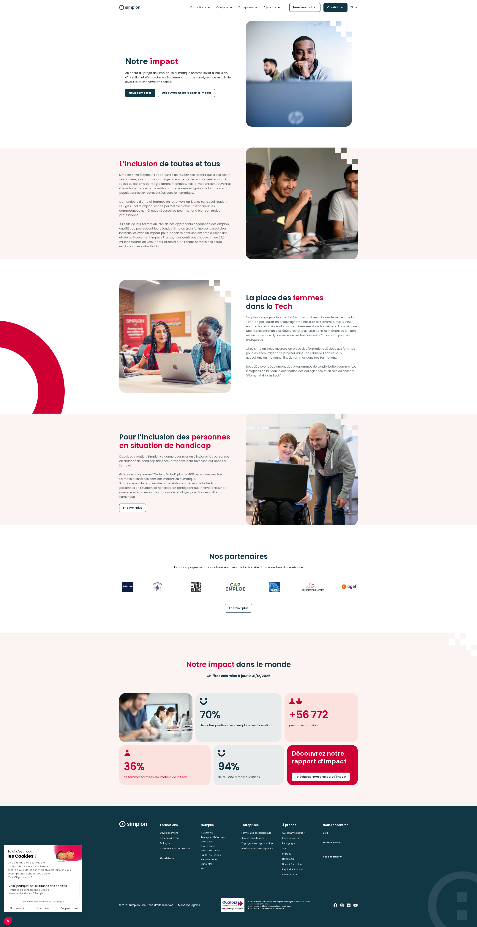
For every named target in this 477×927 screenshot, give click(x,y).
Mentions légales (189, 905)
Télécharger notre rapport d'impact (320, 777)
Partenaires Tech (291, 838)
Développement (169, 832)
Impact (286, 853)
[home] (129, 7)
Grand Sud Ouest (210, 850)
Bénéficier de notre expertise (257, 848)
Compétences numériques (175, 848)
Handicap (288, 858)
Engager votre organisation (257, 843)
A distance (207, 832)
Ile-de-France (209, 859)
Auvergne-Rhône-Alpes (214, 837)
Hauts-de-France (211, 855)
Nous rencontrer (305, 7)
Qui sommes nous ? (293, 832)
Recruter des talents (252, 838)
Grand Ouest (208, 846)
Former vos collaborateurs (256, 832)
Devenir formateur (292, 864)
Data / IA (165, 843)
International (289, 874)
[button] (200, 7)
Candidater (335, 7)
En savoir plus (132, 508)
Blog (325, 832)
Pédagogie (288, 843)
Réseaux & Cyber (169, 838)
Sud (203, 868)
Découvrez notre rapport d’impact (186, 93)
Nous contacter (140, 93)
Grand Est (206, 841)
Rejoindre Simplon (292, 869)
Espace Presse (331, 842)
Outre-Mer (206, 864)
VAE (284, 848)
